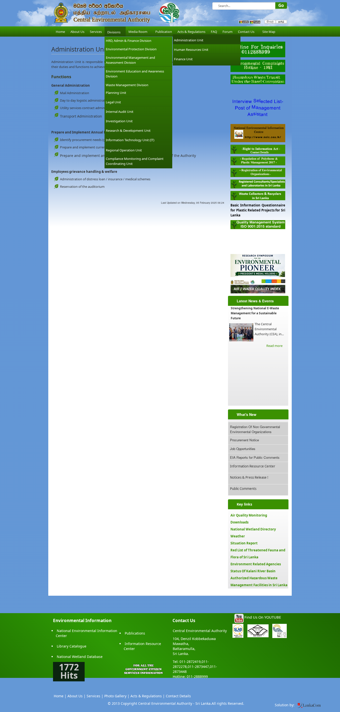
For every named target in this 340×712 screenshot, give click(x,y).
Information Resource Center (252, 466)
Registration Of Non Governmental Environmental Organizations (255, 429)
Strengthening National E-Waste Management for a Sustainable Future (255, 313)
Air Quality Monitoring (248, 515)
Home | (60, 696)
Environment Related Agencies (255, 564)
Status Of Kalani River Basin (253, 571)
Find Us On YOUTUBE (262, 617)
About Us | (76, 696)
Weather (237, 536)
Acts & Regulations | (147, 696)
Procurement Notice (244, 440)
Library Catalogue (71, 646)
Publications (135, 633)
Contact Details (178, 696)
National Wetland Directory (253, 529)
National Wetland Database (80, 656)
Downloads (239, 522)
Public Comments (243, 488)
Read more (274, 345)
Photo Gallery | (116, 696)
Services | (95, 696)
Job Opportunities (242, 448)
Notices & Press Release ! (249, 477)
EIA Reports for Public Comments (255, 457)
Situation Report (244, 543)
